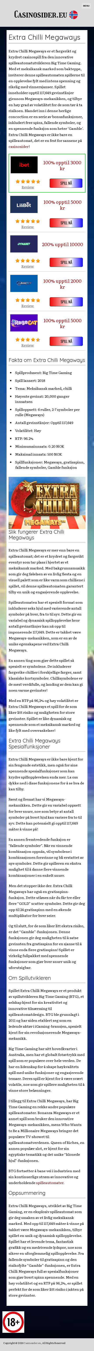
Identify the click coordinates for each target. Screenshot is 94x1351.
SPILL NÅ (66, 183)
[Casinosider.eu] (47, 25)
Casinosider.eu (32, 1343)
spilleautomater (49, 1182)
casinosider (19, 146)
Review (28, 186)
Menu (86, 6)
